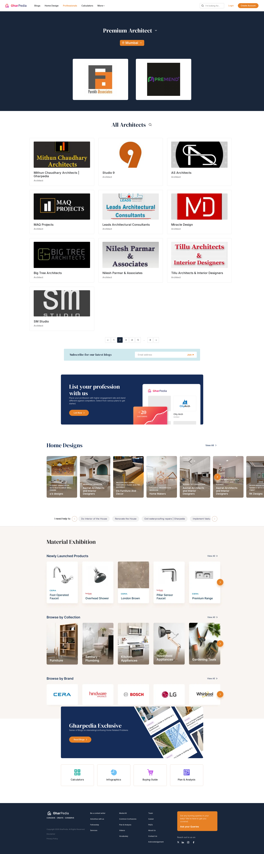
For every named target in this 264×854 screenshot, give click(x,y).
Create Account (248, 5)
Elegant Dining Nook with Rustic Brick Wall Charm (61, 487)
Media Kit (123, 813)
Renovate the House (125, 518)
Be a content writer (97, 813)
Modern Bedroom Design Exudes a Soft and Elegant (227, 482)
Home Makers (157, 493)
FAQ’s (150, 825)
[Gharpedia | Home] (16, 6)
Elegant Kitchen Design (194, 484)
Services (93, 830)
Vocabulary (123, 836)
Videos (122, 830)
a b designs (56, 493)
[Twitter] (178, 842)
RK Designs (256, 493)
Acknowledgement (156, 842)
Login (231, 5)
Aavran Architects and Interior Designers (93, 491)
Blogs (37, 5)
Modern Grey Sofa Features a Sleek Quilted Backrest (128, 485)
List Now (78, 413)
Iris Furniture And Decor (126, 492)
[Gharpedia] (58, 813)
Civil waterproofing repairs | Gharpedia (164, 518)
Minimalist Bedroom (92, 484)
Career (151, 819)
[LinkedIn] (183, 842)
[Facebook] (193, 842)
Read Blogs (79, 739)
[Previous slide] (74, 519)
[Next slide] (217, 477)
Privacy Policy (52, 839)
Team (150, 813)
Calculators (87, 5)
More (100, 5)
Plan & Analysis (125, 825)
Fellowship (94, 825)
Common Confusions (127, 819)
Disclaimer (51, 834)
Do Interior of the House (94, 518)
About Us (152, 830)
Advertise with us (97, 819)
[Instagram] (188, 842)
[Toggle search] (150, 124)
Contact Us (152, 836)
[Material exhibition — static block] (132, 622)
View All (209, 445)
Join (189, 354)
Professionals (70, 5)
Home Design (52, 5)
